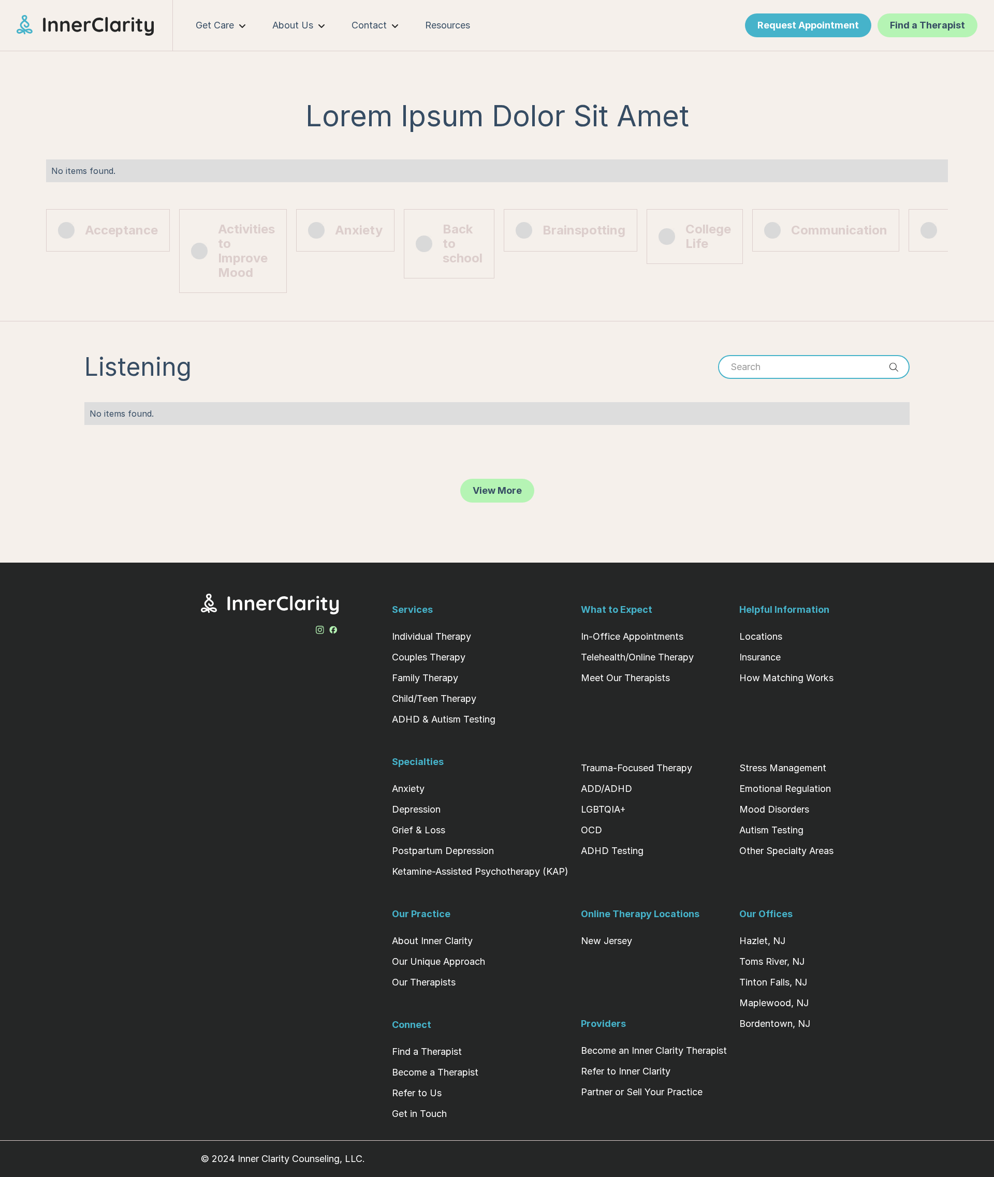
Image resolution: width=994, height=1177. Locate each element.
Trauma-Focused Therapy (636, 767)
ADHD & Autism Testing (443, 719)
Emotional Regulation (785, 788)
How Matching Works (786, 677)
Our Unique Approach (438, 961)
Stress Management (782, 767)
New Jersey (606, 940)
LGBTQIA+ (603, 809)
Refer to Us (417, 1092)
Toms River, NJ (772, 961)
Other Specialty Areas (786, 850)
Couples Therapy (428, 657)
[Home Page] (95, 25)
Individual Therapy (431, 636)
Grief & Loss (418, 830)
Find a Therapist (427, 1051)
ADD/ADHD (606, 788)
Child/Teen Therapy (434, 698)
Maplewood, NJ (774, 1002)
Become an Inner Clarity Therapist (654, 1050)
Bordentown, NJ (774, 1023)
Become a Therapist (435, 1072)
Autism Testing (771, 830)
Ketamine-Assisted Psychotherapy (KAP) (480, 871)
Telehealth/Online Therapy (637, 657)
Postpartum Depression (443, 850)
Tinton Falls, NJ (773, 982)
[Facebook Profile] (333, 628)
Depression (416, 809)
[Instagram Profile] (320, 628)
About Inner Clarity (432, 940)
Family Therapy (425, 677)
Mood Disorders (774, 809)
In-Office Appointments (632, 636)
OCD (591, 830)
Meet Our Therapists (625, 677)
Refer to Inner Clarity (625, 1071)
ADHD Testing (612, 850)
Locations (760, 636)
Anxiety (408, 788)
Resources (447, 25)
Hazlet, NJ (762, 940)
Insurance (760, 657)
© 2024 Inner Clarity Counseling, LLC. (283, 1158)
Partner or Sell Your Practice (642, 1091)
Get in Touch (419, 1113)
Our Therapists (424, 982)
